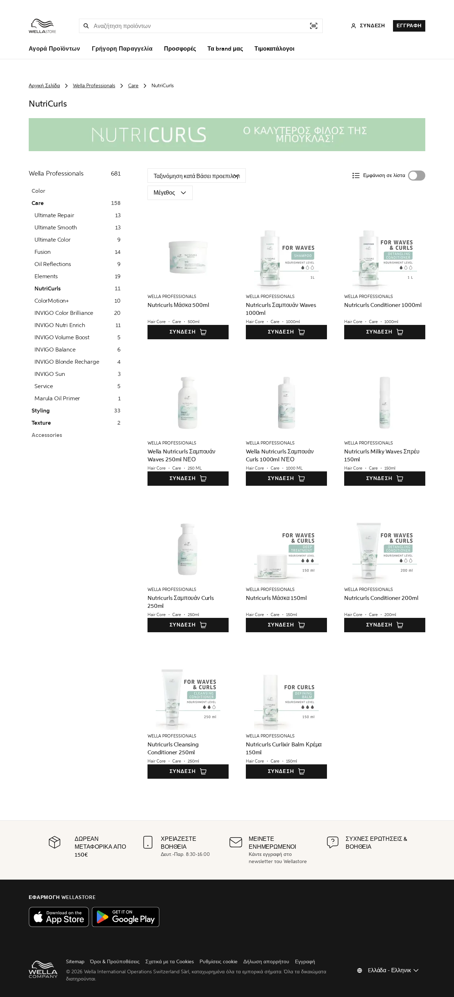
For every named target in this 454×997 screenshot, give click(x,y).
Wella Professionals (94, 86)
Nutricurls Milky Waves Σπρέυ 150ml (382, 455)
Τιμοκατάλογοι (274, 48)
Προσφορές (180, 48)
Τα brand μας (225, 48)
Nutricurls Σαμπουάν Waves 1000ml (281, 309)
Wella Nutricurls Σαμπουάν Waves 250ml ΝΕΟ (181, 455)
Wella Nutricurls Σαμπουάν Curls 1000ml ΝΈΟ (280, 455)
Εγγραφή (305, 962)
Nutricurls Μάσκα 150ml (276, 598)
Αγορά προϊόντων (54, 48)
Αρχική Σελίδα (44, 86)
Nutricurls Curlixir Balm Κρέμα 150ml (284, 748)
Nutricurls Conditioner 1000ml (382, 305)
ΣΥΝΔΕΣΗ (182, 332)
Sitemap (75, 962)
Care (133, 86)
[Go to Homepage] (42, 26)
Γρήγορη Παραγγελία (122, 48)
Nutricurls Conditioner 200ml (381, 598)
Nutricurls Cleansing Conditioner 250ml (173, 748)
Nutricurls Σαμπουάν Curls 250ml (181, 602)
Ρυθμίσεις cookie (219, 962)
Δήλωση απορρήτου (266, 962)
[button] (86, 25)
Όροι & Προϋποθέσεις (115, 962)
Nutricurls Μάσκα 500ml (178, 305)
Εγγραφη (409, 26)
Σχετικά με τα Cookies (169, 962)
